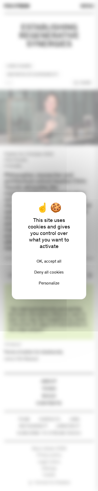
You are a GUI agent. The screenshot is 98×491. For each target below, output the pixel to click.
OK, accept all (49, 261)
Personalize (49, 283)
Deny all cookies (49, 272)
